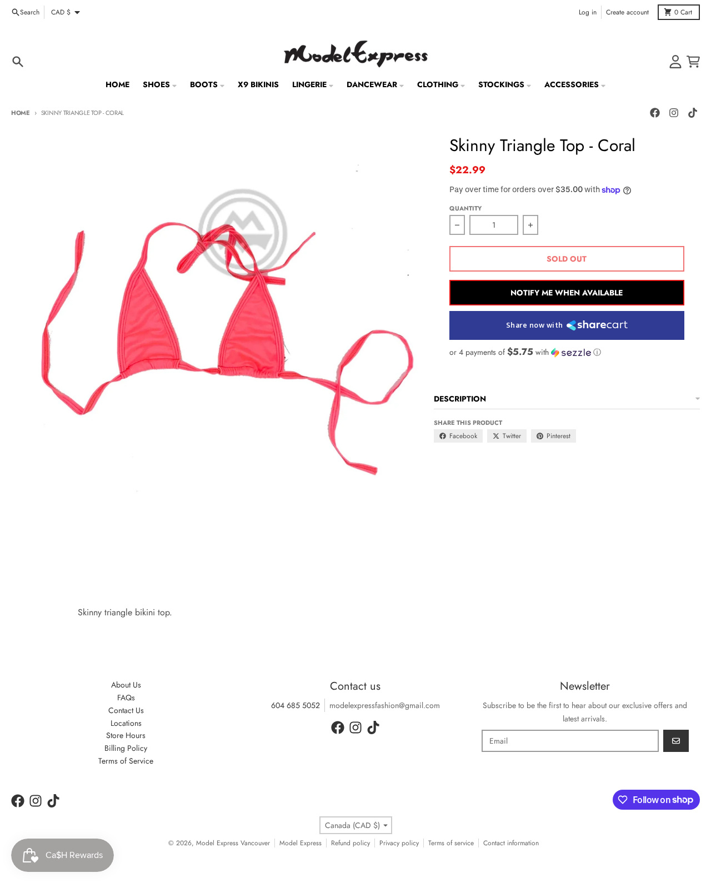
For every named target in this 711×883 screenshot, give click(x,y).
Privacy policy (399, 843)
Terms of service (451, 843)
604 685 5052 (295, 705)
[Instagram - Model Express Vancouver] (674, 113)
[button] (566, 352)
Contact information (511, 843)
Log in (588, 12)
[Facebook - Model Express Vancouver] (655, 113)
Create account (627, 12)
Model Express (300, 843)
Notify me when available (566, 292)
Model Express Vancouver (233, 843)
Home (20, 112)
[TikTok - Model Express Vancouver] (692, 113)
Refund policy (350, 843)
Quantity (465, 208)
